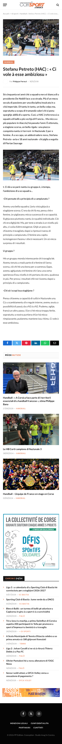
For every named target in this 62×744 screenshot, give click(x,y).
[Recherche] (57, 4)
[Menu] (5, 4)
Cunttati (38, 728)
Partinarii (24, 728)
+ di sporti (14, 14)
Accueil (6, 14)
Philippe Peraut (20, 81)
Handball (23, 14)
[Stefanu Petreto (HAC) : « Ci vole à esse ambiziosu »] (31, 37)
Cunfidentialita (40, 723)
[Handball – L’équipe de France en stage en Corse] (31, 474)
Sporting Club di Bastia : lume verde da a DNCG (30, 599)
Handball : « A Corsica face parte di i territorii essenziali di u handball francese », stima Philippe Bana (28, 401)
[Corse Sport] (32, 5)
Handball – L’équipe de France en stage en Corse (28, 493)
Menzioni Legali (19, 723)
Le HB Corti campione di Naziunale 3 (22, 449)
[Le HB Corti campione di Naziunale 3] (31, 429)
